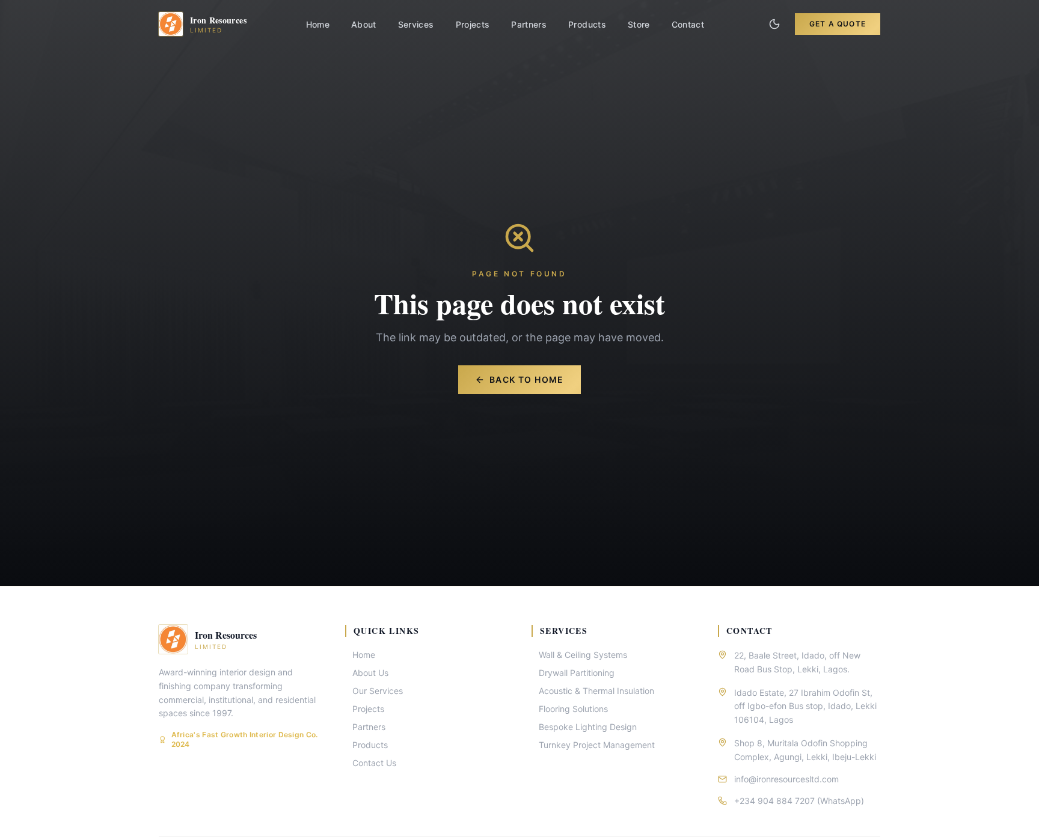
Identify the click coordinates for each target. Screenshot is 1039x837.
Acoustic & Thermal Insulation (596, 691)
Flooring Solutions (573, 709)
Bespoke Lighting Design (588, 727)
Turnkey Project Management (597, 745)
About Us (370, 673)
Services (416, 24)
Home (317, 24)
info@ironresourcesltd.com (786, 779)
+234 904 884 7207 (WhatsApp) (799, 801)
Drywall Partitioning (577, 673)
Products (587, 24)
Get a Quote (837, 23)
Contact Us (374, 763)
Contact (688, 24)
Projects (473, 24)
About (363, 24)
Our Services (377, 691)
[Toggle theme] (774, 24)
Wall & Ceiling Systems (583, 655)
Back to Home (526, 379)
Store (639, 24)
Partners (529, 24)
